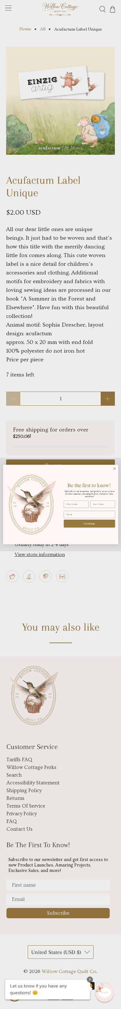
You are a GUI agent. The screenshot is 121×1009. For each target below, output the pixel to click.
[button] (104, 992)
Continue (89, 523)
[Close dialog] (114, 468)
